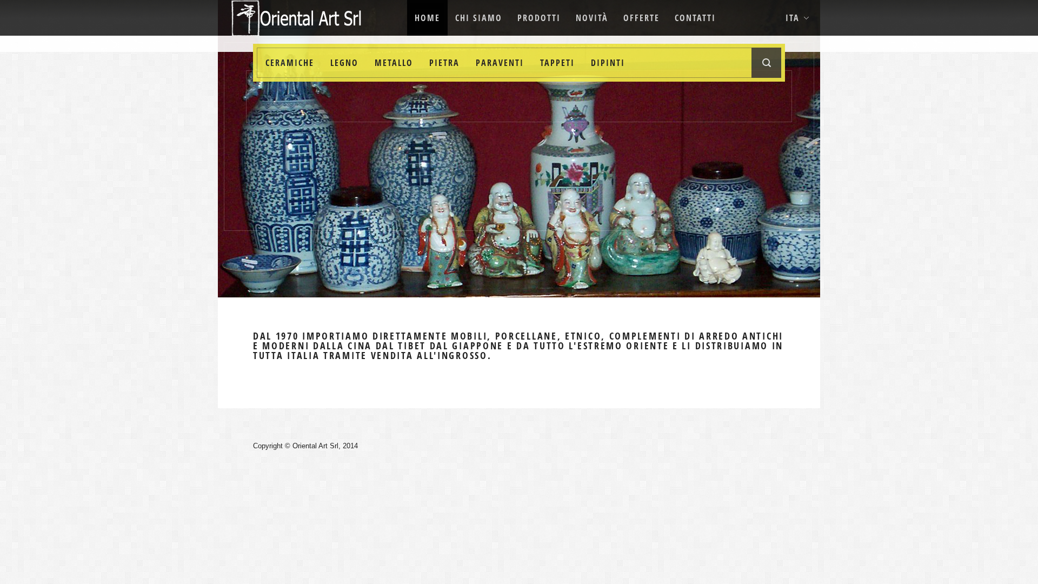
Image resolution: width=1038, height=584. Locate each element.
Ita (793, 18)
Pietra (444, 63)
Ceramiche (289, 63)
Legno (344, 63)
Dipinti (608, 63)
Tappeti (557, 63)
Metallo (394, 63)
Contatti (695, 18)
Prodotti (539, 18)
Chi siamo (478, 18)
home (427, 18)
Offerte (641, 18)
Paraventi (500, 63)
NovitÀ (592, 18)
